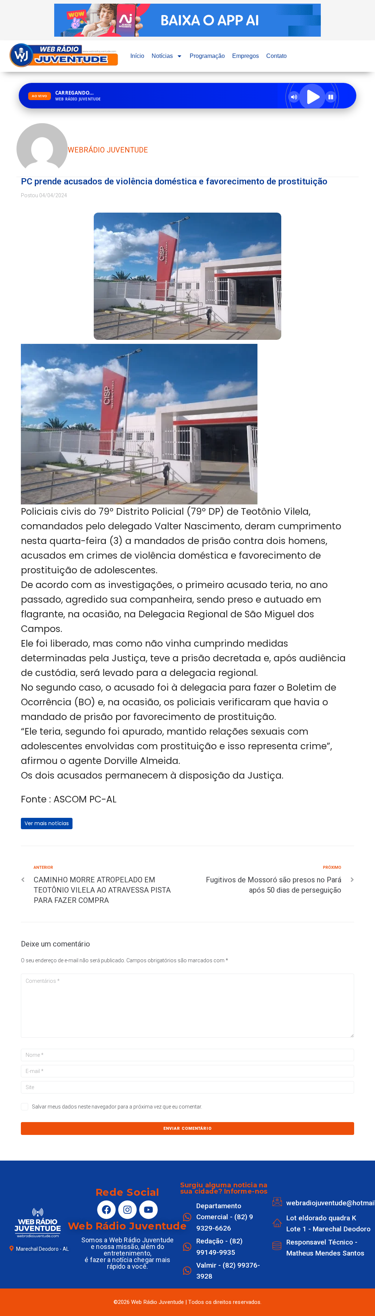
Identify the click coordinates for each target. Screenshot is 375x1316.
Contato (276, 56)
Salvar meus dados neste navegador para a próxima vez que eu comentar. (117, 1107)
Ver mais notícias (47, 823)
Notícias (162, 56)
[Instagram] (127, 1210)
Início (137, 56)
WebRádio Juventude (108, 150)
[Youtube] (148, 1210)
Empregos (245, 56)
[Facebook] (106, 1210)
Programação (207, 56)
